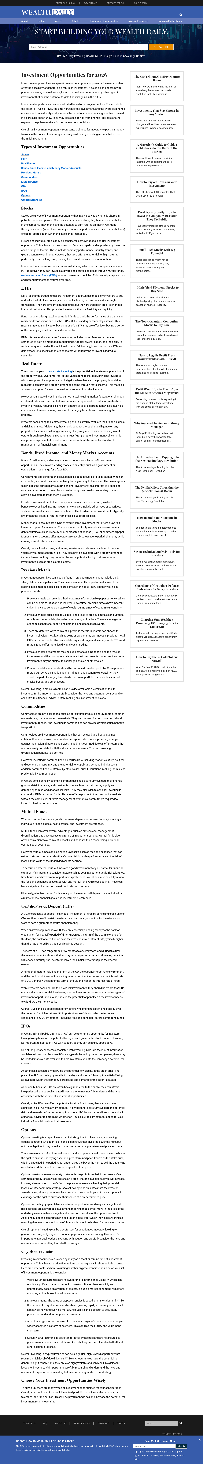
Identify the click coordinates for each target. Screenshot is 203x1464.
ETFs (24, 159)
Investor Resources (138, 21)
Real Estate (28, 163)
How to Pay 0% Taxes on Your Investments (157, 183)
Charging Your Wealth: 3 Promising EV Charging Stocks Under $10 (157, 623)
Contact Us (29, 1423)
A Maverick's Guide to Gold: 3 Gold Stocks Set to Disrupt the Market (156, 147)
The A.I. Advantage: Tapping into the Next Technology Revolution (157, 459)
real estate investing (60, 371)
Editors (41, 21)
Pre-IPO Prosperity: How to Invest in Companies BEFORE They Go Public (157, 215)
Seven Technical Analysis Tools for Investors (157, 553)
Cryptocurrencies (31, 199)
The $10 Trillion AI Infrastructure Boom (157, 78)
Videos (58, 21)
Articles (76, 21)
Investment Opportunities (104, 21)
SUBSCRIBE (161, 47)
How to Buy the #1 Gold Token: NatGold (157, 658)
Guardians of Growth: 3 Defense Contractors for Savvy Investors (157, 587)
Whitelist (60, 1423)
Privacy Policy (82, 1423)
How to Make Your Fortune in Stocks (157, 519)
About (24, 21)
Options (25, 195)
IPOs (24, 190)
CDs (23, 186)
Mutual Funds (29, 181)
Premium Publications (170, 21)
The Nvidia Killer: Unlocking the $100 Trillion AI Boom (157, 489)
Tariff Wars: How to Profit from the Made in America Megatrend (157, 391)
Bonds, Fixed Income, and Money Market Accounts (51, 168)
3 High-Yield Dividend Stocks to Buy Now (157, 289)
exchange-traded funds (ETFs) (39, 275)
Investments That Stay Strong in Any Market (157, 112)
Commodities (29, 177)
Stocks (25, 154)
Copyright (104, 1423)
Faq (45, 1423)
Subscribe (181, 1446)
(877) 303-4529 (174, 1433)
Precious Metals (31, 172)
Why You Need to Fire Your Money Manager (157, 425)
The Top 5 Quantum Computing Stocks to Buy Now (156, 323)
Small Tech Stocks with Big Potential (157, 251)
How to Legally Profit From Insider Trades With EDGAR (157, 357)
